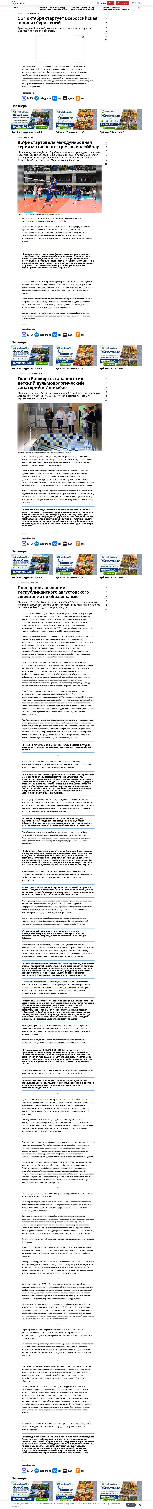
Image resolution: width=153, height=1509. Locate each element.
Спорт (19, 137)
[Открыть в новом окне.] (27, 98)
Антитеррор (122, 3)
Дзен (111, 3)
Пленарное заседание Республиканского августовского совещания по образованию (115, 8)
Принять (131, 1505)
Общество (21, 13)
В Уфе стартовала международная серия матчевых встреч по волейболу (53, 8)
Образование (22, 583)
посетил (45, 841)
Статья (14, 7)
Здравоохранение (24, 374)
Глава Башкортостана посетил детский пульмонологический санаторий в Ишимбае (82, 8)
